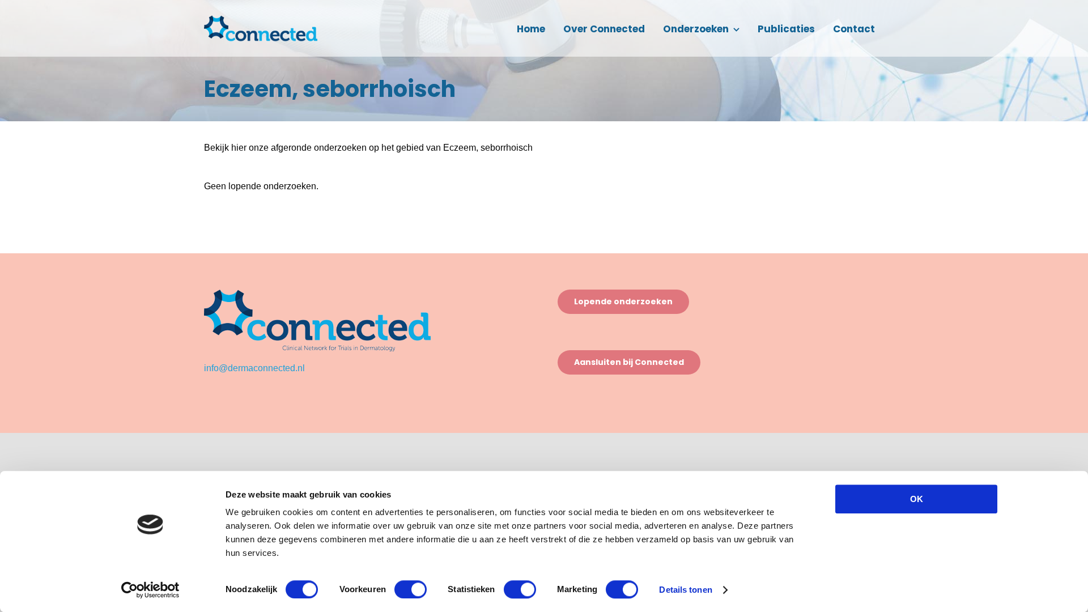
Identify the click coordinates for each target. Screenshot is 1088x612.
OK (916, 499)
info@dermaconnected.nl (254, 368)
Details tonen (685, 589)
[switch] (410, 589)
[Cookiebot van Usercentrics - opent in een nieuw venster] (150, 589)
